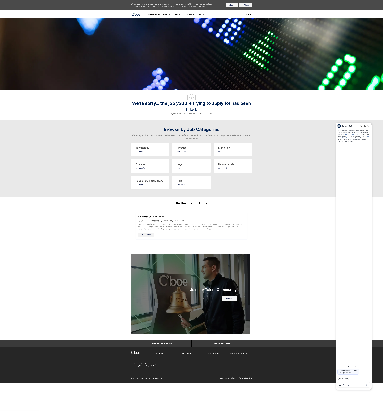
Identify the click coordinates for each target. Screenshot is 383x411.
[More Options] (340, 385)
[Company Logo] (136, 14)
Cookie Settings (198, 6)
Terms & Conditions (245, 378)
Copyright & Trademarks (239, 353)
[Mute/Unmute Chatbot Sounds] (364, 126)
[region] (354, 255)
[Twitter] (147, 365)
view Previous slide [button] (132, 225)
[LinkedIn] (140, 365)
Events (201, 14)
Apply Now (148, 234)
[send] (367, 385)
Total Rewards (153, 14)
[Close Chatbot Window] (368, 126)
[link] (229, 298)
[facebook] (133, 365)
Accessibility (160, 353)
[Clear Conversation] (360, 126)
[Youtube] (153, 365)
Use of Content (186, 353)
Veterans (190, 14)
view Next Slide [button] (250, 225)
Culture (166, 14)
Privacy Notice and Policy (227, 378)
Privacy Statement (212, 353)
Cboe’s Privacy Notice (351, 134)
